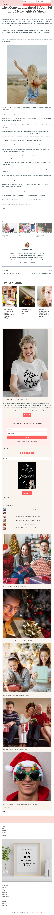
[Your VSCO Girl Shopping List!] (27, 227)
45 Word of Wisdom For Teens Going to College (28, 516)
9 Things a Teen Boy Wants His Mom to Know (27, 524)
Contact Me (4, 835)
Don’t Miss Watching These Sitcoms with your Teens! (29, 528)
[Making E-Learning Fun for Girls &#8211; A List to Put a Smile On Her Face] (9, 227)
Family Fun (4, 903)
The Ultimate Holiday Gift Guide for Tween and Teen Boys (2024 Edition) (21, 804)
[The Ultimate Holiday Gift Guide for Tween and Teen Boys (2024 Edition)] (27, 776)
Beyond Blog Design (38, 912)
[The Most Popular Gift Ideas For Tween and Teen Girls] (27, 667)
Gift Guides (4, 833)
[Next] (50, 304)
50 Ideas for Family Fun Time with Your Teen (27, 512)
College (3, 890)
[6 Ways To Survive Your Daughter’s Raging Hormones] (44, 227)
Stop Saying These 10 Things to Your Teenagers (28, 520)
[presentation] (9, 296)
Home (3, 826)
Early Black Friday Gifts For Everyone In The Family (15, 749)
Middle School (5, 885)
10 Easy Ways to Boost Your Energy (26, 311)
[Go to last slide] (4, 304)
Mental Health (5, 896)
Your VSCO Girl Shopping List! (24, 232)
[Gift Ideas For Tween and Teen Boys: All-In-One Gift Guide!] (27, 613)
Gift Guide (4, 905)
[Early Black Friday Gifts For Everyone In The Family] (27, 722)
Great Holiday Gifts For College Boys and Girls (14, 586)
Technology (4, 894)
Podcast (4, 830)
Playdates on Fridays (15, 255)
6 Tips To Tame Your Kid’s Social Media (11, 272)
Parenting (4, 899)
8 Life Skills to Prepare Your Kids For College (41, 272)
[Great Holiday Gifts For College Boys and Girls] (27, 559)
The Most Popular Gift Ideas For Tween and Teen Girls (16, 695)
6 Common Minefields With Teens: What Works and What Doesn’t (44, 313)
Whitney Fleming (27, 14)
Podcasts (4, 901)
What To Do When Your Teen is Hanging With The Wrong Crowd (32, 509)
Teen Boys (4, 892)
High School (4, 887)
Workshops (4, 828)
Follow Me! (6, 497)
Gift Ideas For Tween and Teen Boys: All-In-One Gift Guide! (17, 640)
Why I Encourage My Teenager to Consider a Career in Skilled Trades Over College (9, 314)
